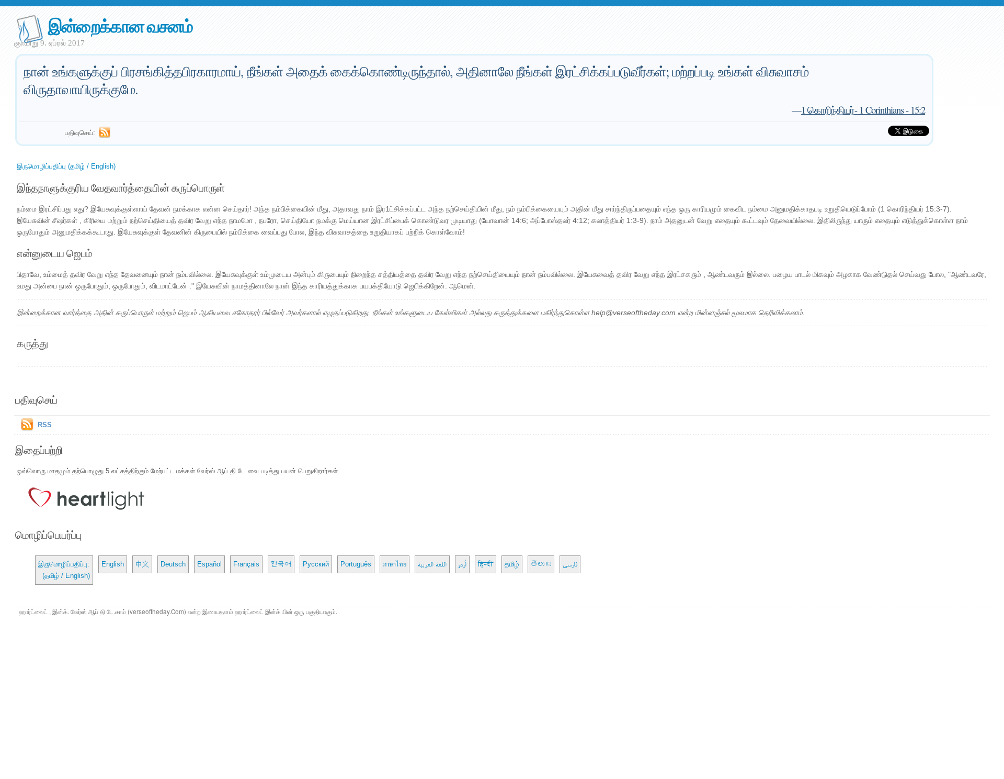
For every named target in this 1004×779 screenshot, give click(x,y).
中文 (142, 564)
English (112, 564)
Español (209, 564)
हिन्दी (485, 564)
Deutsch (173, 564)
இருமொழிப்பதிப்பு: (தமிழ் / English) (64, 570)
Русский (316, 564)
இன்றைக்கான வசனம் (120, 25)
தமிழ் (512, 564)
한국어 (281, 564)
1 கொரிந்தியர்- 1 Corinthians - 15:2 (863, 109)
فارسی (570, 564)
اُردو (462, 564)
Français (246, 564)
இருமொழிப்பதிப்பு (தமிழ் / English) (66, 166)
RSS (45, 425)
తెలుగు (541, 564)
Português (355, 564)
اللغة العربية (432, 564)
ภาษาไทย (394, 564)
